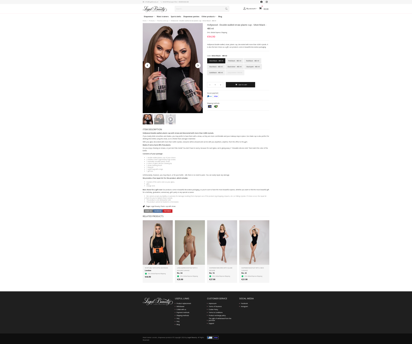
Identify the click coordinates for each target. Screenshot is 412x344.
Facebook (244, 303)
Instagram (244, 306)
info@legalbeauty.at (151, 2)
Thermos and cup (162, 21)
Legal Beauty (155, 206)
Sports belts (176, 16)
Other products (208, 16)
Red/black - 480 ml (252, 60)
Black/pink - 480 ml (253, 66)
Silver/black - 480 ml (216, 60)
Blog (220, 16)
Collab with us (181, 309)
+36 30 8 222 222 (183, 2)
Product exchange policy (217, 315)
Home (145, 21)
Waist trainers (163, 16)
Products (152, 21)
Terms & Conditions (216, 312)
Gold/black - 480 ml (216, 72)
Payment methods (182, 312)
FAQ (177, 318)
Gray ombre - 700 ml (234, 72)
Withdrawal (180, 306)
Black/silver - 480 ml (234, 66)
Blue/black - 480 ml (216, 66)
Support (211, 323)
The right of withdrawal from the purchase (220, 319)
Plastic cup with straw (168, 206)
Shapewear (149, 16)
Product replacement (183, 303)
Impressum (213, 303)
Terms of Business (215, 306)
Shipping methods (182, 315)
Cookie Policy (213, 309)
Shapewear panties (191, 16)
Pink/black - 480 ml (234, 60)
